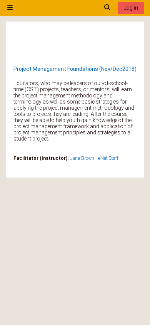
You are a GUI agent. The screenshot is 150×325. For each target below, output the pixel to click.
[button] (107, 8)
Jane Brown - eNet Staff (94, 158)
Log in (130, 8)
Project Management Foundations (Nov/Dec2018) (75, 69)
